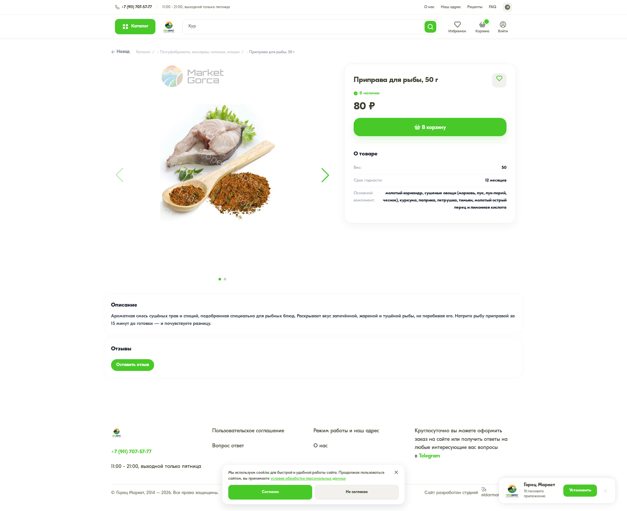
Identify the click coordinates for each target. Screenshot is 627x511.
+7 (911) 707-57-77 (131, 452)
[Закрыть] (605, 490)
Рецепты (474, 7)
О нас (429, 7)
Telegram (429, 456)
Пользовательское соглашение (248, 431)
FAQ (492, 7)
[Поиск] (430, 27)
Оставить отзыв (132, 364)
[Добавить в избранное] (499, 78)
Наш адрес (451, 7)
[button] (325, 175)
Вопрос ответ (228, 446)
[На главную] (169, 27)
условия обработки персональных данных (308, 479)
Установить (580, 490)
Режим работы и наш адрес (346, 431)
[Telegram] (507, 7)
